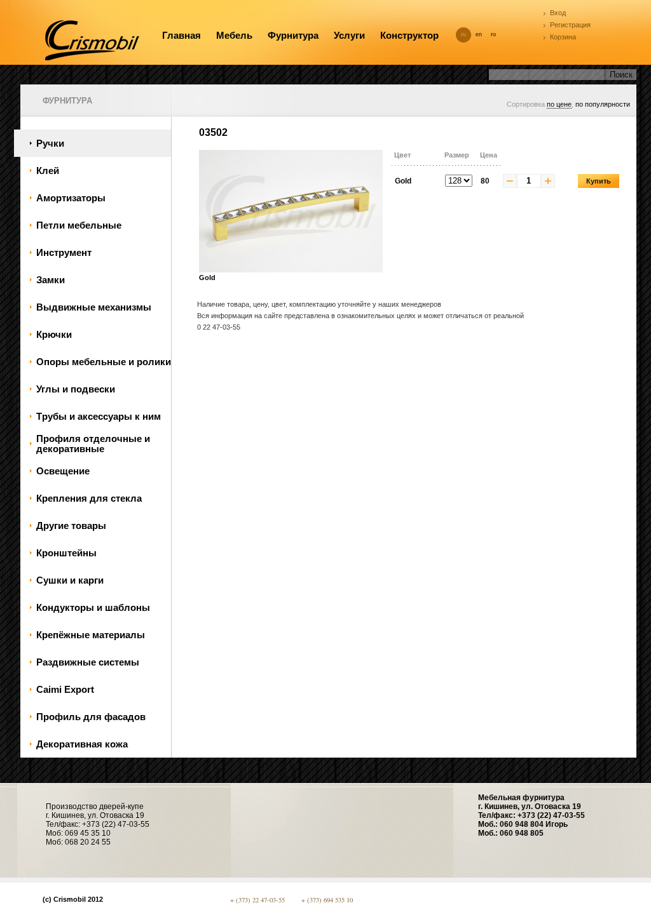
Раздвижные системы (87, 662)
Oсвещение (63, 471)
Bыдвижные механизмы (93, 307)
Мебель (234, 35)
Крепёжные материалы (90, 635)
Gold (207, 277)
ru (463, 34)
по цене (559, 104)
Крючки (54, 335)
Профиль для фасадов (91, 717)
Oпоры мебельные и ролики (103, 362)
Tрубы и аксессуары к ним (98, 417)
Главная (181, 35)
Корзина (563, 37)
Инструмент (64, 253)
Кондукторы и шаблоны (93, 608)
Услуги (349, 35)
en (479, 34)
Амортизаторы (71, 198)
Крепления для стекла (89, 498)
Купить (598, 181)
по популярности (602, 104)
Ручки (50, 143)
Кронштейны (66, 553)
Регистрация (570, 25)
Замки (50, 280)
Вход (558, 13)
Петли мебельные (78, 225)
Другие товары (71, 526)
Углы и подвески (75, 389)
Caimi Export (65, 690)
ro (493, 34)
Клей (47, 171)
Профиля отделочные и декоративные (93, 444)
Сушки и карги (70, 580)
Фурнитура (293, 35)
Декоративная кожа (82, 744)
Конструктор (409, 35)
